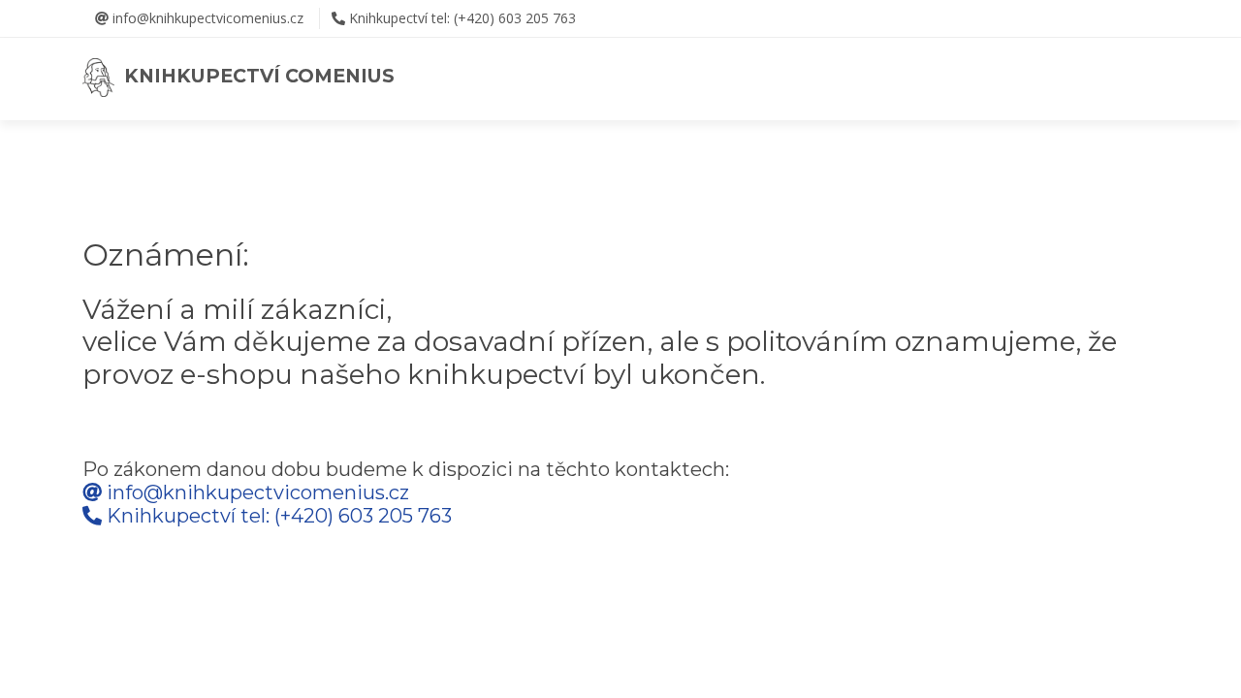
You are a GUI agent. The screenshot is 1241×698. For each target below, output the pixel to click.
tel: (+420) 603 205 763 (462, 18)
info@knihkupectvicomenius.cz (206, 18)
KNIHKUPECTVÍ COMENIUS (254, 75)
